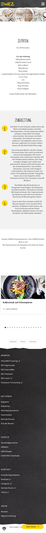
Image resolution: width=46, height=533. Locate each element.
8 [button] (21, 327)
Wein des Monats (8, 419)
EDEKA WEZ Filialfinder (10, 455)
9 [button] (24, 327)
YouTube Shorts (7, 488)
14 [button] (36, 327)
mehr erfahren (11, 309)
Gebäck (14, 341)
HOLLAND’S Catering (9, 361)
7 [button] (19, 327)
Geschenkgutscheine (9, 443)
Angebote (5, 402)
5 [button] (14, 327)
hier (24, 248)
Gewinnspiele (6, 415)
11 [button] (28, 327)
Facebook (5, 479)
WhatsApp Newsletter (10, 410)
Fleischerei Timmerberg (10, 382)
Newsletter (5, 406)
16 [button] (40, 327)
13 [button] (33, 327)
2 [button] (7, 327)
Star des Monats (7, 423)
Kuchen (33, 341)
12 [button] (31, 327)
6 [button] (17, 327)
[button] (4, 529)
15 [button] (38, 327)
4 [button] (12, 327)
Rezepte (4, 511)
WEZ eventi (5, 378)
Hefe (23, 341)
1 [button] (5, 327)
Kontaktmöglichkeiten (10, 475)
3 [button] (10, 327)
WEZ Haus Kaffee (7, 369)
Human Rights (13, 527)
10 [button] (26, 327)
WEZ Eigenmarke (8, 365)
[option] (23, 294)
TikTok (3, 492)
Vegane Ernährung (8, 516)
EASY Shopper (6, 451)
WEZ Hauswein (7, 374)
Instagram (5, 483)
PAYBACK (4, 447)
